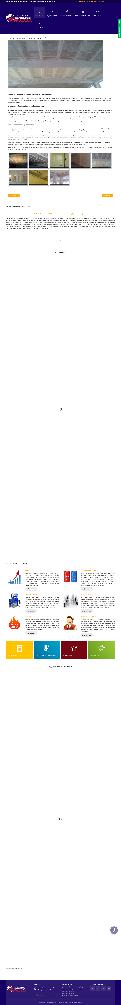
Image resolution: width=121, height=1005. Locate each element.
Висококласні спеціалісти (88, 594)
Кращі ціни (28, 616)
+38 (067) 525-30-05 (97, 1)
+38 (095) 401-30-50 (84, 1)
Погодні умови (72, 214)
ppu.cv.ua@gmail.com (72, 995)
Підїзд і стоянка (41, 214)
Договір (84, 214)
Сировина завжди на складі (89, 570)
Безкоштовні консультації (88, 616)
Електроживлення (57, 214)
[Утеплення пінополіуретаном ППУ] (19, 18)
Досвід (27, 570)
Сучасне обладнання (31, 594)
